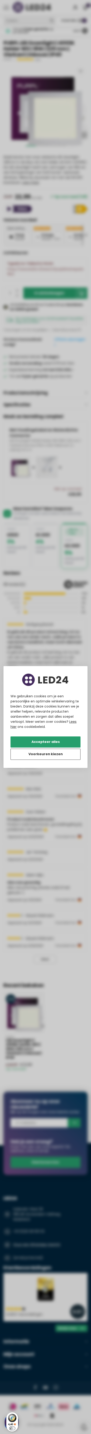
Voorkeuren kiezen (45, 754)
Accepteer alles (46, 741)
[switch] (12, 1428)
